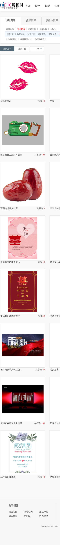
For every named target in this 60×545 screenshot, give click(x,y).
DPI (37, 49)
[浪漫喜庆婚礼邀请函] (22, 237)
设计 (37, 5)
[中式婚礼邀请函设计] (22, 291)
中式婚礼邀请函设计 (10, 316)
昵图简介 (13, 512)
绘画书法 (31, 34)
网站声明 (13, 516)
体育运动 (20, 34)
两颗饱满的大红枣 (9, 208)
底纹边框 (43, 29)
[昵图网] (11, 5)
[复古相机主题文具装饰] (22, 130)
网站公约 (28, 512)
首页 (27, 5)
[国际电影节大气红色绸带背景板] (22, 345)
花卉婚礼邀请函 (8, 477)
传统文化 (10, 34)
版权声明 (43, 512)
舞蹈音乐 (42, 34)
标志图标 (32, 29)
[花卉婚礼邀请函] (22, 452)
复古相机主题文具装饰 (11, 155)
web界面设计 (11, 39)
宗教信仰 (52, 34)
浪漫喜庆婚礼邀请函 (10, 262)
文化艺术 (21, 29)
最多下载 (22, 49)
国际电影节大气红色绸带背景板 (11, 369)
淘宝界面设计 (40, 39)
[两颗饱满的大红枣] (22, 184)
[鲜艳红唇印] (22, 76)
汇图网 (27, 516)
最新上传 (7, 49)
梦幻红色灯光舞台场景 (11, 423)
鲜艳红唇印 (5, 101)
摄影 (47, 5)
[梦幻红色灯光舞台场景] (22, 399)
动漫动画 (10, 29)
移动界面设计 (26, 39)
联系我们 (43, 516)
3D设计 (54, 29)
